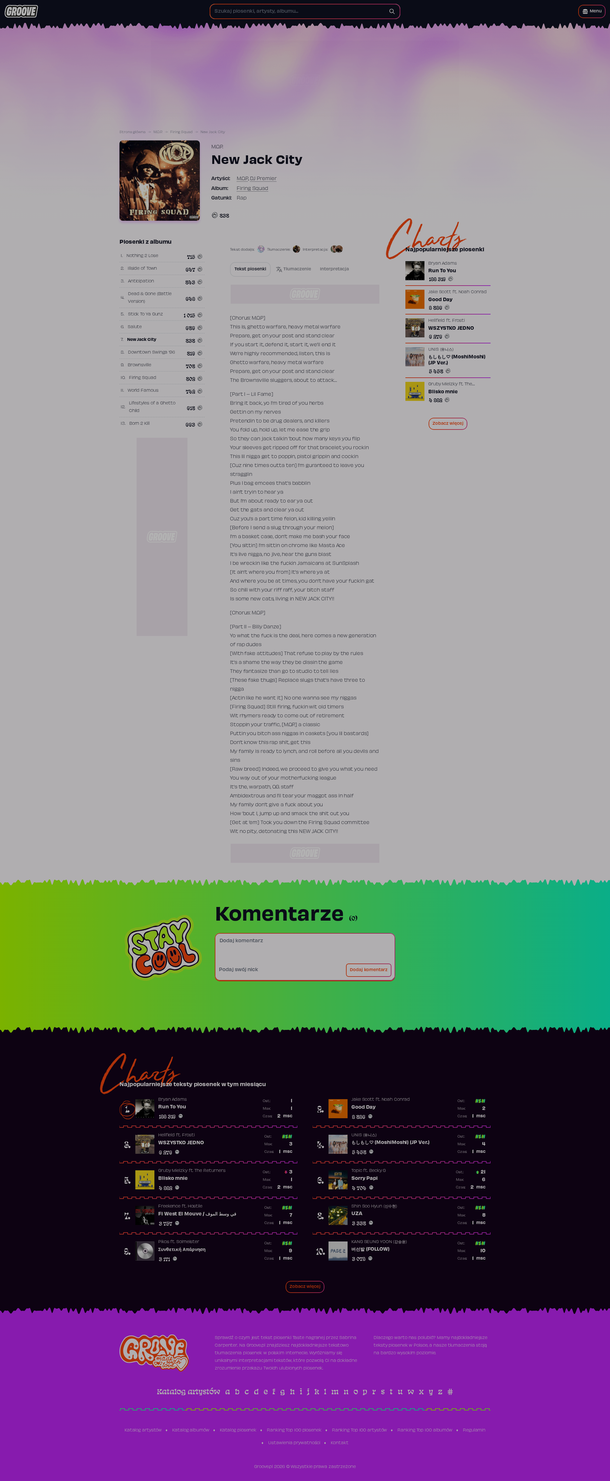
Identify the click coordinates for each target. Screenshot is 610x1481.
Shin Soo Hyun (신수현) (374, 1206)
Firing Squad (181, 132)
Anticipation (141, 281)
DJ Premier (263, 179)
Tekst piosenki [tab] (250, 269)
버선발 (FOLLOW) (370, 1249)
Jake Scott (439, 292)
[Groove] (21, 11)
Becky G (377, 1171)
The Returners (210, 1171)
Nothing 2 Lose (142, 256)
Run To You (442, 271)
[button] (592, 11)
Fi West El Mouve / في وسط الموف (197, 1214)
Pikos (163, 1242)
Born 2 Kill (139, 424)
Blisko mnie (443, 392)
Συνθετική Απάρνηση (182, 1250)
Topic (356, 1171)
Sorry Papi (364, 1178)
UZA (357, 1214)
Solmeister (187, 1242)
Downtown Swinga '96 (151, 353)
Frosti (458, 321)
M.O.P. (157, 132)
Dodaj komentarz (369, 970)
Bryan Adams (442, 264)
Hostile (195, 1206)
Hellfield (436, 321)
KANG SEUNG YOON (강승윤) (379, 1242)
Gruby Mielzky (443, 384)
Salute (135, 327)
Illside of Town (142, 269)
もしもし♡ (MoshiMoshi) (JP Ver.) (456, 360)
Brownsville (139, 365)
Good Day (440, 300)
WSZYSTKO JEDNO (451, 328)
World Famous (143, 391)
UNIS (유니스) (441, 350)
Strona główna (132, 132)
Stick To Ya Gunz (145, 314)
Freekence (169, 1206)
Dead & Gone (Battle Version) (150, 298)
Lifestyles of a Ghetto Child (152, 407)
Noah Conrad (472, 292)
